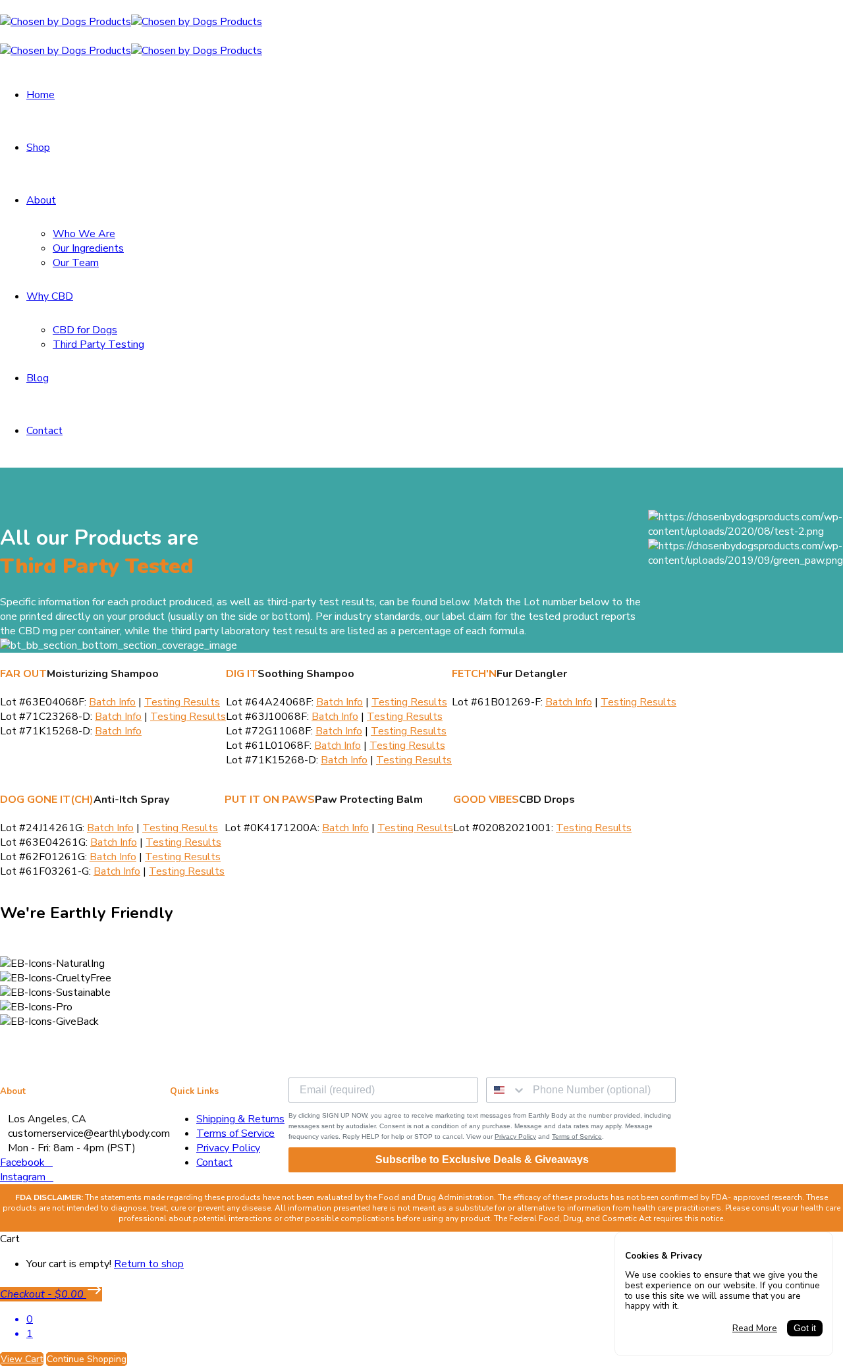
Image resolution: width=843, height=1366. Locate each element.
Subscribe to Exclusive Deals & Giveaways (482, 1159)
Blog (37, 378)
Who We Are (84, 234)
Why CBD (49, 296)
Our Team (76, 263)
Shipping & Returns (240, 1119)
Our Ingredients (88, 248)
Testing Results (182, 702)
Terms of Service (235, 1133)
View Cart (22, 1359)
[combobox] (506, 1090)
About (41, 200)
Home (40, 95)
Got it (805, 1328)
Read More (754, 1328)
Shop (38, 147)
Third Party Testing (98, 344)
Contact (44, 430)
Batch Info (112, 702)
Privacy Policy (228, 1148)
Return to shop (149, 1264)
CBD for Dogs (85, 330)
